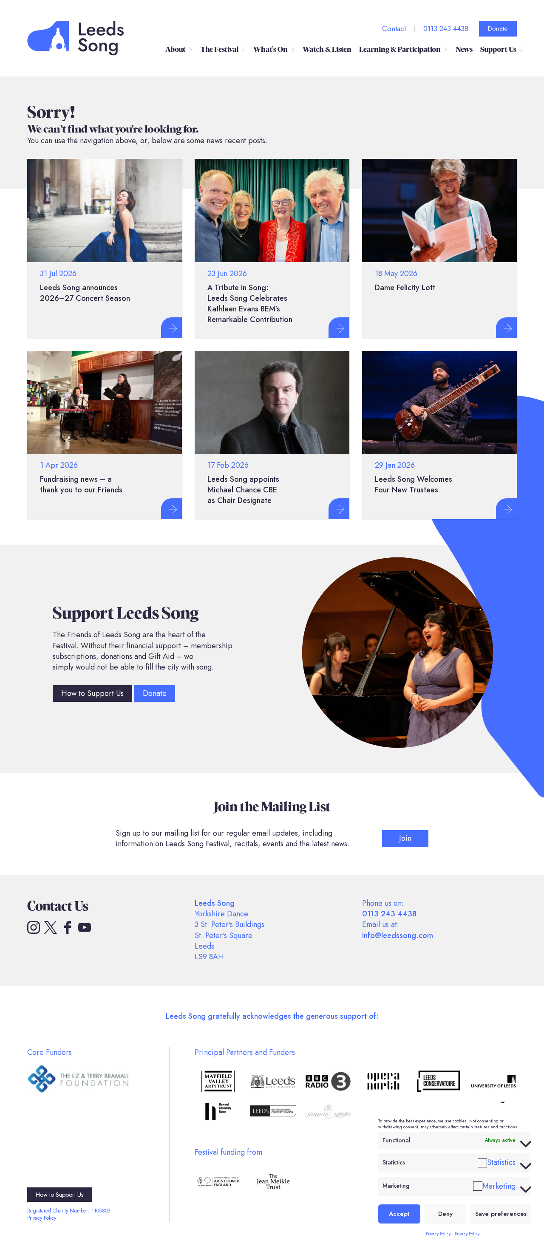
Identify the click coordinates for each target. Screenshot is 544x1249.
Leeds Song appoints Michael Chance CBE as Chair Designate (243, 490)
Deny (445, 1213)
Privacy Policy (438, 1234)
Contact (394, 28)
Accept (399, 1213)
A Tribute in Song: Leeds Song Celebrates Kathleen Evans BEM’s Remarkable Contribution (249, 303)
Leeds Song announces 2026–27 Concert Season (85, 293)
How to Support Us (92, 693)
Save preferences (501, 1213)
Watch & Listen (327, 49)
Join (405, 838)
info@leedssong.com (397, 935)
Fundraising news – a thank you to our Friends (81, 484)
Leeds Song (75, 38)
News (464, 49)
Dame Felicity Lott (405, 287)
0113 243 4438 (445, 28)
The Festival (219, 49)
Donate (498, 28)
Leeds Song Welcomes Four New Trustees (413, 484)
